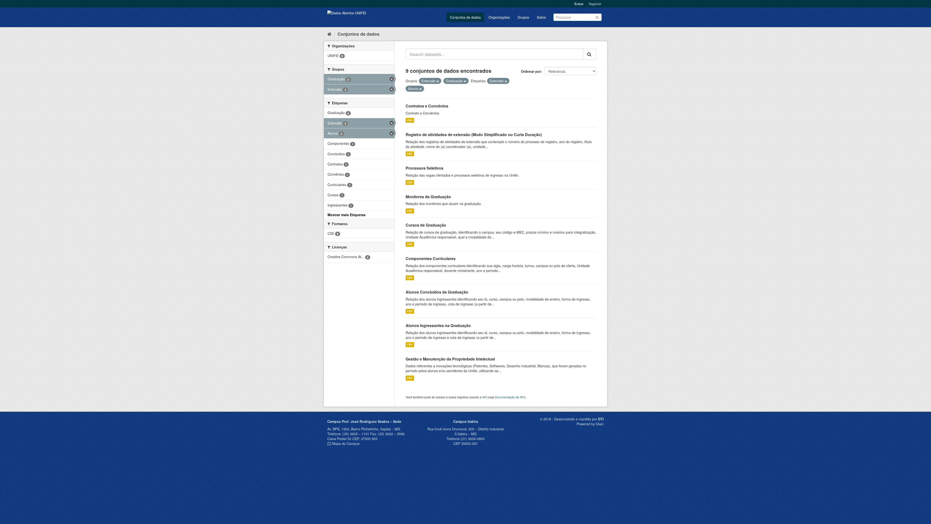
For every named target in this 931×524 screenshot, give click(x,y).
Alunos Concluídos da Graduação (437, 292)
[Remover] (438, 81)
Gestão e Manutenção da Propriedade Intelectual (450, 359)
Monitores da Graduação (428, 196)
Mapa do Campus (346, 443)
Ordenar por (531, 71)
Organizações (499, 17)
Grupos (523, 17)
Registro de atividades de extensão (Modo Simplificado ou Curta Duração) (474, 134)
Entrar (579, 3)
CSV (409, 120)
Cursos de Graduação (426, 225)
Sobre (541, 17)
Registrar (595, 3)
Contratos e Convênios (427, 106)
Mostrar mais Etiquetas (347, 214)
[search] (589, 54)
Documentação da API (509, 397)
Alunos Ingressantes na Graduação (438, 325)
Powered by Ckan (590, 423)
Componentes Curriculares (431, 258)
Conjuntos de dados (465, 17)
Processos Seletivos (424, 168)
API (484, 397)
